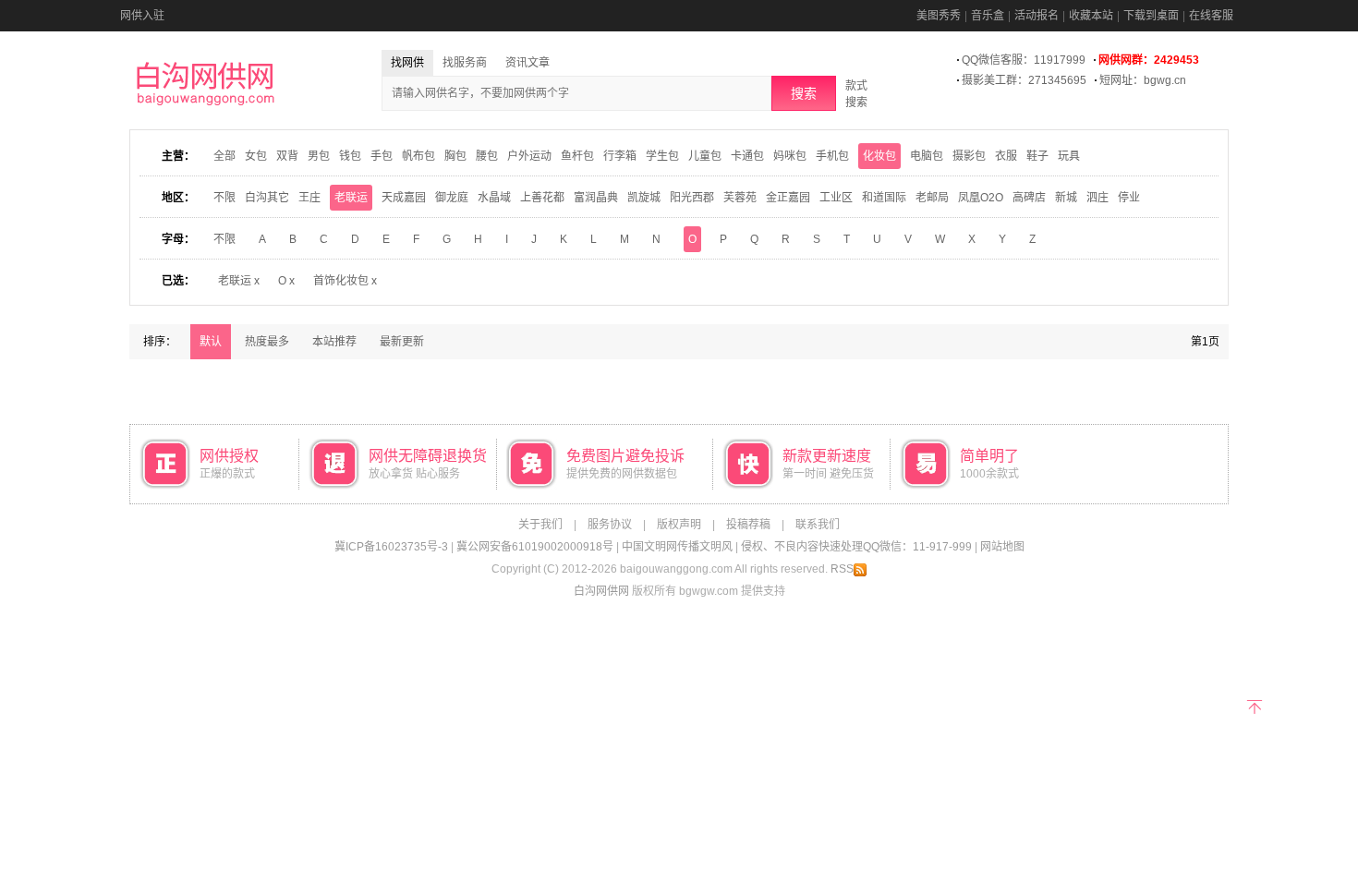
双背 (287, 156)
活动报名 (1036, 15)
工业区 (836, 197)
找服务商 (465, 62)
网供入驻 (142, 15)
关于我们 (540, 524)
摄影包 (969, 156)
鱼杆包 (577, 156)
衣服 (1006, 156)
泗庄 (1097, 197)
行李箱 (620, 156)
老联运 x (239, 280)
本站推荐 (334, 341)
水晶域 (494, 197)
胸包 (455, 156)
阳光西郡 (692, 197)
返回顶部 (1254, 705)
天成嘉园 (404, 197)
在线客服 (1211, 15)
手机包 (832, 156)
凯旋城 (644, 197)
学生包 (662, 156)
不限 (224, 197)
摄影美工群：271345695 (1024, 80)
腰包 (487, 156)
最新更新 (402, 341)
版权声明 (679, 524)
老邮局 (932, 197)
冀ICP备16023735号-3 (391, 546)
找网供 (407, 62)
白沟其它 (267, 197)
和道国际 (884, 197)
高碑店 (1029, 197)
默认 (211, 341)
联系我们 (817, 524)
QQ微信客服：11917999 (1023, 60)
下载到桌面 (1151, 15)
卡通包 (747, 156)
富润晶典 (596, 197)
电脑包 (926, 156)
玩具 (1069, 156)
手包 (381, 156)
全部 (224, 156)
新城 (1066, 197)
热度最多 (267, 341)
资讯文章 (527, 62)
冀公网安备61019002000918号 (534, 546)
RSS (842, 568)
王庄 (309, 197)
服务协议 (610, 524)
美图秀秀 (938, 15)
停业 (1129, 197)
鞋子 (1037, 156)
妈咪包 (789, 156)
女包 (256, 156)
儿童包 (704, 156)
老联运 (351, 197)
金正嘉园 (788, 197)
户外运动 (529, 156)
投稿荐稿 (748, 524)
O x (286, 280)
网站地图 (1002, 546)
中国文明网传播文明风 (677, 546)
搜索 (804, 93)
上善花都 (542, 197)
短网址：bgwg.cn (1142, 80)
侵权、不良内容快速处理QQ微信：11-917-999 (856, 546)
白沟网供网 (601, 591)
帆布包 (418, 156)
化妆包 (879, 156)
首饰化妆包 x (345, 280)
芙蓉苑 (740, 197)
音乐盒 (987, 15)
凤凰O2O (980, 197)
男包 (319, 156)
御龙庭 (451, 197)
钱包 (350, 156)
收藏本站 (1091, 15)
